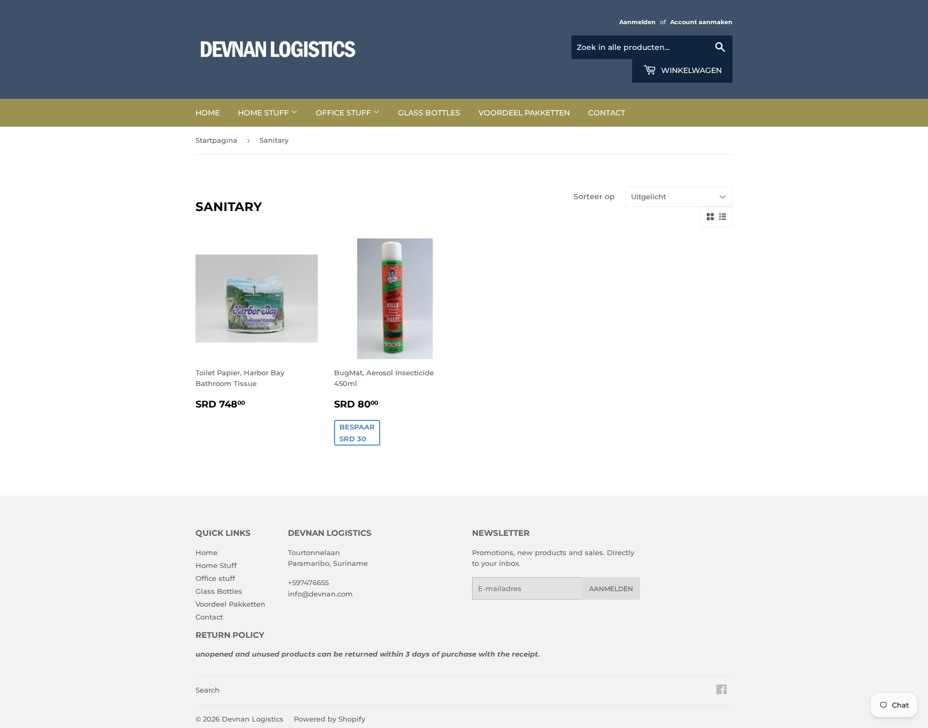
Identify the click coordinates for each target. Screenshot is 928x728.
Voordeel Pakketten (524, 113)
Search (207, 690)
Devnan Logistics (253, 719)
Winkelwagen (690, 70)
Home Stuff (264, 113)
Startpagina (216, 140)
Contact (606, 113)
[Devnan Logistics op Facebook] (721, 691)
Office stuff (344, 113)
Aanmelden (637, 22)
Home (207, 113)
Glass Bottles (429, 113)
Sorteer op (594, 196)
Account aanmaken (701, 22)
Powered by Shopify (329, 719)
